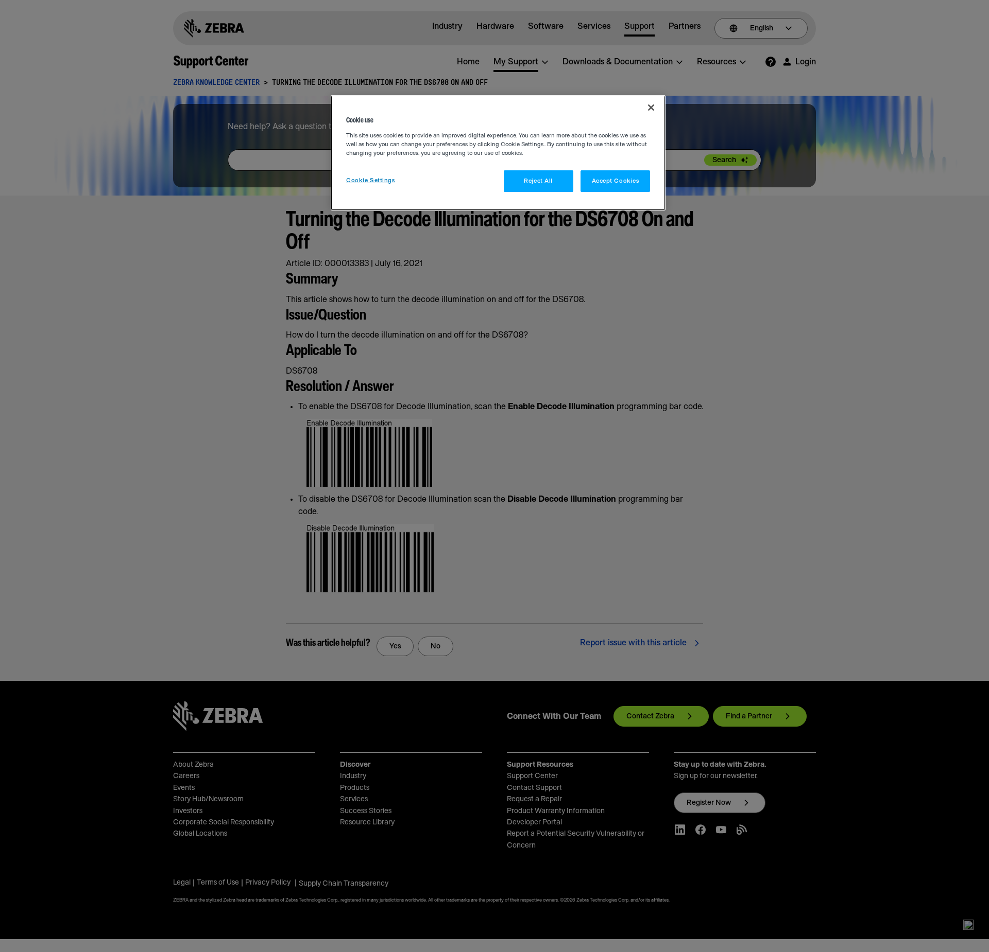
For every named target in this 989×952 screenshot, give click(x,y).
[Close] (651, 107)
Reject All (538, 181)
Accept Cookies (615, 181)
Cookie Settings (370, 180)
